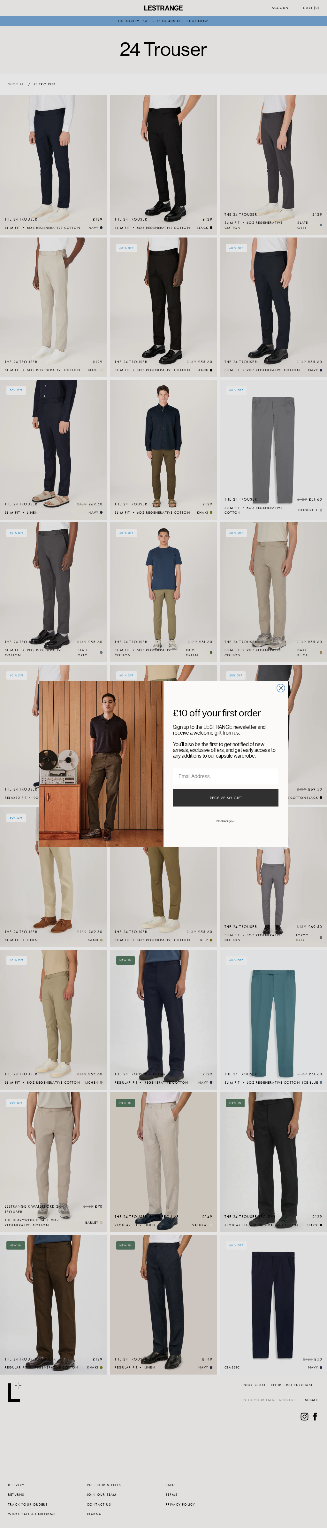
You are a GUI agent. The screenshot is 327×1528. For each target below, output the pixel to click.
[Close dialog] (281, 688)
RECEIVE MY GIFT (226, 798)
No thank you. (226, 821)
